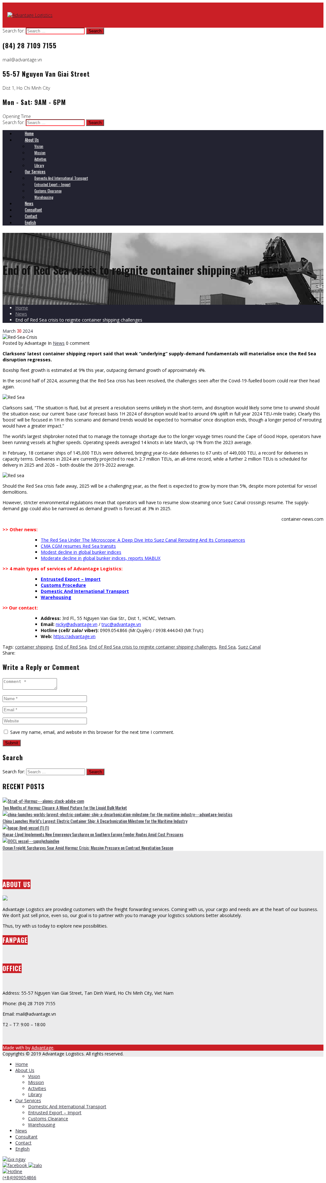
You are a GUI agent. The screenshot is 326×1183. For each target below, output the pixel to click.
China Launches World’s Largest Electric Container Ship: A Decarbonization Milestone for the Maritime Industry (95, 821)
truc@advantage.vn (121, 624)
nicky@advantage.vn (76, 624)
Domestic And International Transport (85, 591)
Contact (23, 1143)
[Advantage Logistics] (30, 15)
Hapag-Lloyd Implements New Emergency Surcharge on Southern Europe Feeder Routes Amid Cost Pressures (93, 834)
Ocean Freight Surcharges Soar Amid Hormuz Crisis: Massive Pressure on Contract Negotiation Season (88, 847)
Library (35, 1094)
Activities (37, 1088)
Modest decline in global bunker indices (81, 552)
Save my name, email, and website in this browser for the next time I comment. (92, 732)
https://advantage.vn (74, 636)
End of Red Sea (71, 647)
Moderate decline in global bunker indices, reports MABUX (100, 558)
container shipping (34, 647)
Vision (34, 1076)
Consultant (26, 1137)
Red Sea (227, 647)
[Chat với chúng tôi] (15, 1165)
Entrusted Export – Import (71, 579)
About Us (24, 1070)
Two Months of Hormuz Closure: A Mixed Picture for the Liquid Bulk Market (65, 807)
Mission (36, 1082)
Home (21, 308)
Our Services (28, 1100)
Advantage (42, 1048)
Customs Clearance (48, 1119)
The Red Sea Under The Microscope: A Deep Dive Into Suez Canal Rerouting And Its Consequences (143, 540)
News (21, 314)
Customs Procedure (63, 585)
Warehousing (56, 597)
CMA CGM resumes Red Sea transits (78, 546)
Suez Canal (249, 647)
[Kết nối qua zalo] (35, 1165)
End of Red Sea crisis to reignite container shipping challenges (152, 647)
